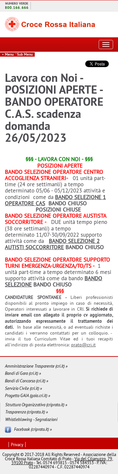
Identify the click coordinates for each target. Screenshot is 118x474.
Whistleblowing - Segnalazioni (31, 419)
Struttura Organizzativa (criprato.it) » (36, 405)
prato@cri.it (83, 345)
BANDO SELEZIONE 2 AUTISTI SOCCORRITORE (52, 244)
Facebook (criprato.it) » (33, 429)
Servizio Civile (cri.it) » (23, 388)
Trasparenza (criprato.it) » (26, 412)
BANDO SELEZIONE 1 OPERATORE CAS (55, 200)
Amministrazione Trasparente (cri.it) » (36, 366)
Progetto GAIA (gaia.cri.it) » (27, 395)
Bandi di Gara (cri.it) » (23, 373)
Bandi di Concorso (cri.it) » (26, 381)
